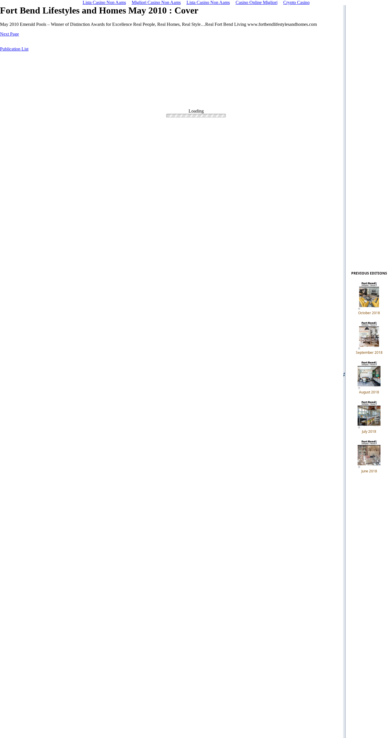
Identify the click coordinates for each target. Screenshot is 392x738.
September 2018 (369, 352)
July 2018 (369, 431)
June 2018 (369, 471)
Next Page (9, 34)
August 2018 (369, 392)
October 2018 (369, 312)
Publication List (14, 49)
